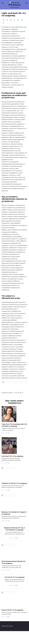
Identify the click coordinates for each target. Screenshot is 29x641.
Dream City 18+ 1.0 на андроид (12, 610)
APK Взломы (14, 5)
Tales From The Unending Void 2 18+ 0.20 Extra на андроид (14, 425)
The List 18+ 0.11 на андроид (14, 577)
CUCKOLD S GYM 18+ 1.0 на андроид (14, 483)
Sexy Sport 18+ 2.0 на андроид (12, 456)
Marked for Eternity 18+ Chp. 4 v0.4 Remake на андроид (14, 529)
